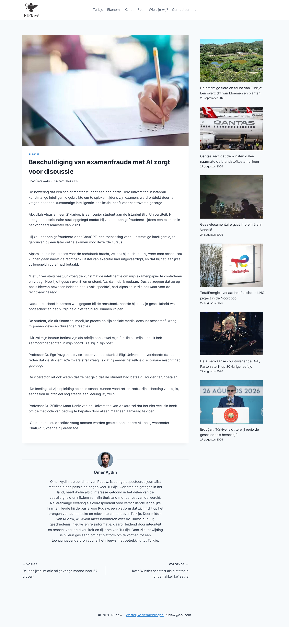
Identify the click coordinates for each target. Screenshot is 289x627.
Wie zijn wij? (158, 10)
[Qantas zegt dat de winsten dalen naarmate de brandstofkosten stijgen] (233, 128)
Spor (141, 10)
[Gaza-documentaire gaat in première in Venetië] (233, 197)
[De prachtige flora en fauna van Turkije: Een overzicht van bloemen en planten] (233, 60)
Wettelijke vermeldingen (145, 615)
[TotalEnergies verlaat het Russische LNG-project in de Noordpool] (233, 265)
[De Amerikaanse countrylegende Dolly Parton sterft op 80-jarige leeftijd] (233, 333)
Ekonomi (114, 10)
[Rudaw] (31, 10)
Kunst (129, 10)
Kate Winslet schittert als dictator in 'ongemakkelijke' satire (160, 570)
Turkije (98, 10)
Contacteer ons (184, 10)
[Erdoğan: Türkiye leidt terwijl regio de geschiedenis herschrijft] (233, 402)
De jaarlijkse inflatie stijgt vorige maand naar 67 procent (60, 570)
